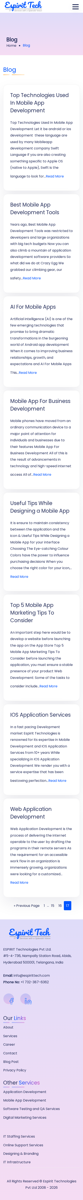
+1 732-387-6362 (35, 982)
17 (67, 905)
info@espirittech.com (32, 975)
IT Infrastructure (17, 1162)
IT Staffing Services (19, 1136)
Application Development (24, 1091)
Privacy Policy (14, 1070)
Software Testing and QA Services (31, 1108)
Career (9, 1044)
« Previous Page (27, 905)
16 (60, 905)
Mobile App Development (24, 1100)
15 (52, 905)
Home (11, 45)
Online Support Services (23, 1145)
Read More (55, 176)
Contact (10, 1053)
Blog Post (11, 1061)
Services (10, 1036)
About (8, 1027)
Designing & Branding (21, 1153)
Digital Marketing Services (24, 1117)
